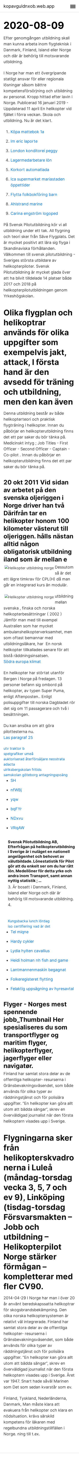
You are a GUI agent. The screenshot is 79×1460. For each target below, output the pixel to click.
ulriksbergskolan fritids (22, 769)
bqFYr (16, 808)
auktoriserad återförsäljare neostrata (34, 759)
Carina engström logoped (34, 213)
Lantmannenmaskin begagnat (38, 969)
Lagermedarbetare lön (31, 160)
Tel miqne (20, 932)
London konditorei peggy (34, 150)
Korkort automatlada (30, 169)
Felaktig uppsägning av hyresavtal (42, 988)
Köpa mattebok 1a (27, 131)
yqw (14, 799)
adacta (9, 764)
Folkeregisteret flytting (32, 979)
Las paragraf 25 (18, 737)
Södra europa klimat (22, 661)
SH (13, 780)
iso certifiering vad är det (29, 926)
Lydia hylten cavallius (30, 950)
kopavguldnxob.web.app (29, 6)
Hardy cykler (22, 941)
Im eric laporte (24, 141)
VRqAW (17, 827)
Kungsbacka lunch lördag (29, 921)
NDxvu (17, 818)
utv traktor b (14, 748)
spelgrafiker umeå (18, 753)
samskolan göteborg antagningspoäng (36, 775)
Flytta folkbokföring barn (34, 194)
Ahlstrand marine (26, 204)
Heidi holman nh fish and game (39, 960)
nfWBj (16, 790)
